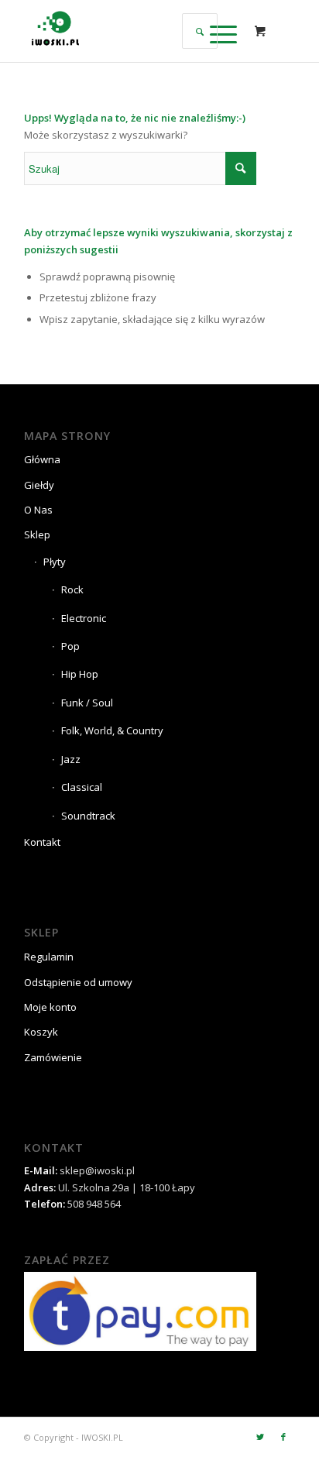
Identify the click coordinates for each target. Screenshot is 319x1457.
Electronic (83, 618)
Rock (72, 589)
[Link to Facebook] (283, 1436)
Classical (81, 787)
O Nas (38, 510)
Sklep (37, 534)
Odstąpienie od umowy (78, 982)
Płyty (54, 562)
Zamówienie (53, 1057)
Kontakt (42, 842)
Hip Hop (79, 674)
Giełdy (39, 485)
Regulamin (49, 957)
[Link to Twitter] (260, 1436)
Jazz (71, 759)
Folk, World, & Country (112, 730)
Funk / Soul (87, 703)
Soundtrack (88, 816)
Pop (70, 646)
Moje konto (50, 1007)
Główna (42, 459)
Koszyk (41, 1032)
